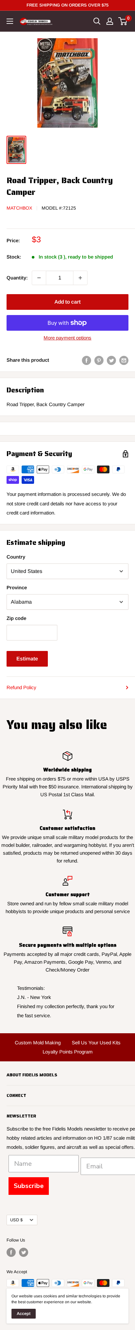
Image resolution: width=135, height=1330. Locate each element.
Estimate (27, 658)
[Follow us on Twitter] (23, 1252)
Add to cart (67, 302)
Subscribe (29, 1185)
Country (16, 557)
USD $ (16, 1219)
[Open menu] (10, 21)
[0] (123, 21)
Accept (23, 1313)
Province (17, 587)
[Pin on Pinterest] (99, 360)
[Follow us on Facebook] (11, 1252)
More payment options (67, 337)
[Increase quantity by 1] (80, 278)
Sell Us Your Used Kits (96, 1042)
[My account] (109, 21)
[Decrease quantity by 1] (39, 278)
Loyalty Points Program (68, 1051)
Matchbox (19, 208)
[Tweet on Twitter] (111, 360)
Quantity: (17, 277)
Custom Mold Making (38, 1042)
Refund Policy (21, 687)
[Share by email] (123, 360)
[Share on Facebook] (86, 360)
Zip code (16, 618)
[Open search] (97, 21)
